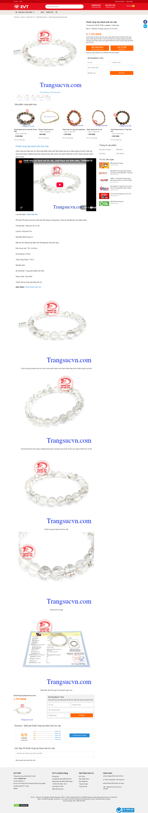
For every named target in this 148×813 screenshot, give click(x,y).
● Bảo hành (106, 783)
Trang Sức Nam (83, 784)
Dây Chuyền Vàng (84, 779)
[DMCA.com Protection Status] (21, 806)
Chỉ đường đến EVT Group (21, 786)
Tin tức (16, 1)
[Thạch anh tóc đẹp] (40, 97)
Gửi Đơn (121, 73)
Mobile (16, 788)
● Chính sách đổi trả (116, 776)
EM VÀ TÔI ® (99, 25)
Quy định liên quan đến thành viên (61, 779)
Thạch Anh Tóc (32, 214)
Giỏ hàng (130, 6)
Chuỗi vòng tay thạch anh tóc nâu (32, 146)
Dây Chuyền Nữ (83, 781)
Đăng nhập (129, 1)
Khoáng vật (55, 776)
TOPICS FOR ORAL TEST (59, 784)
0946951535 (107, 53)
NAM (42, 12)
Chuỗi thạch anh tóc (33, 287)
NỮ (56, 12)
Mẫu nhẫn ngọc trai (57, 789)
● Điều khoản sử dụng (117, 783)
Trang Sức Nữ (83, 786)
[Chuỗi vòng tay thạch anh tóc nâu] (33, 97)
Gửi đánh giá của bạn (79, 735)
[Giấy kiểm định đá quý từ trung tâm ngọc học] (48, 97)
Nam (21, 1)
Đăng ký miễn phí (119, 1)
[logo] (26, 7)
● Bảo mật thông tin (118, 779)
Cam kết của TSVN (57, 786)
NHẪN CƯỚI (49, 12)
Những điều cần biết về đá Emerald (62, 781)
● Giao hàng (106, 776)
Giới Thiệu (82, 776)
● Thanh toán (107, 779)
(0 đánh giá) (115, 25)
